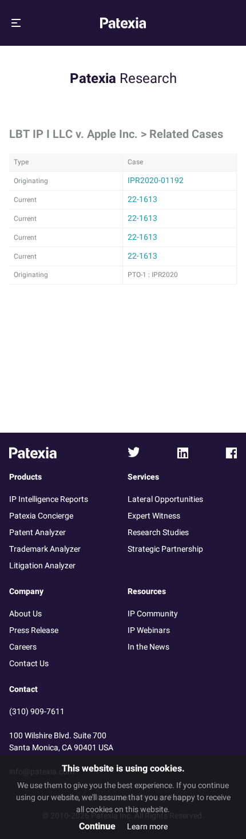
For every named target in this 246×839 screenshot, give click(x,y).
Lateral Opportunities (165, 499)
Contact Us (29, 664)
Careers (23, 647)
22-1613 (142, 199)
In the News (148, 647)
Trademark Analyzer (45, 549)
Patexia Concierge (41, 516)
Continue (97, 826)
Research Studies (158, 533)
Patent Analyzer (37, 533)
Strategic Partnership (165, 549)
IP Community (153, 614)
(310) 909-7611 (37, 712)
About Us (25, 614)
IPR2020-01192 (156, 181)
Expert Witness (154, 516)
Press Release (33, 630)
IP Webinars (149, 630)
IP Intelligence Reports (48, 499)
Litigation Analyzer (42, 566)
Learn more (147, 827)
